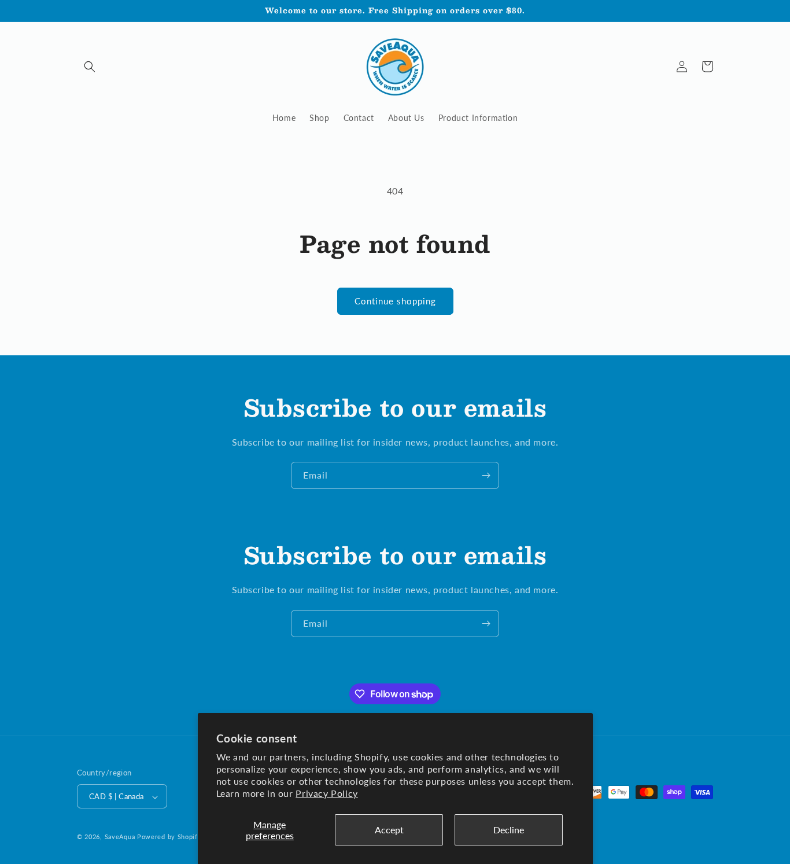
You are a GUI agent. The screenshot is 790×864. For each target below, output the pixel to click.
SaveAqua (120, 837)
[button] (89, 66)
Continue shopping (395, 301)
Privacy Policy (326, 793)
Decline (508, 829)
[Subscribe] (486, 475)
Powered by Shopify (169, 837)
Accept (389, 829)
